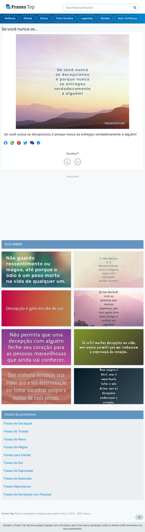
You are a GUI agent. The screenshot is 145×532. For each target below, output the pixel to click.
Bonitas (105, 18)
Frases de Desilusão (18, 478)
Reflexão (10, 18)
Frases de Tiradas (16, 431)
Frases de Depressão (18, 471)
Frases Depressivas (17, 486)
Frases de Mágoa (16, 447)
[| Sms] (32, 143)
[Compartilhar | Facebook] (5, 143)
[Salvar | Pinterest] (19, 143)
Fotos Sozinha (64, 18)
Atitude (27, 18)
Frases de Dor (13, 463)
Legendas (87, 18)
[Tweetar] (25, 143)
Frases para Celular (17, 455)
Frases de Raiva (15, 439)
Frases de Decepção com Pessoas (27, 494)
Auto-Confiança (127, 18)
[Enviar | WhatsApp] (12, 143)
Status (44, 18)
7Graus (86, 513)
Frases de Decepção (18, 423)
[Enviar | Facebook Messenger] (38, 143)
